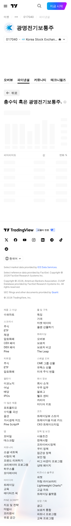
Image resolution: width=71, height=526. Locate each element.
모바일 (8, 436)
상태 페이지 (44, 465)
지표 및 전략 (11, 504)
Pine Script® (11, 424)
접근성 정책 (44, 452)
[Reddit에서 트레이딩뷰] (6, 249)
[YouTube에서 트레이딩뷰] (24, 240)
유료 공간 (9, 517)
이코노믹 (9, 383)
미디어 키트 (44, 404)
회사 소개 (42, 383)
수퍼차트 (9, 314)
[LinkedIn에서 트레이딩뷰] (42, 240)
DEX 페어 (9, 347)
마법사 (8, 509)
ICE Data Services (47, 267)
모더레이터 (10, 473)
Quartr (55, 292)
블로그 (41, 391)
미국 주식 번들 (46, 371)
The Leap (43, 351)
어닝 (6, 387)
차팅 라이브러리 (46, 481)
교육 (6, 488)
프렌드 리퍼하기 (13, 460)
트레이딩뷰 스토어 (48, 416)
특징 (39, 314)
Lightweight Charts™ (49, 485)
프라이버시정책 (46, 444)
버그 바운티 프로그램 (49, 461)
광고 (39, 505)
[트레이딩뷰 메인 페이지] (14, 6)
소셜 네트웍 (11, 452)
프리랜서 (9, 513)
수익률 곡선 (11, 411)
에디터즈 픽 (11, 493)
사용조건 (42, 436)
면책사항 (42, 440)
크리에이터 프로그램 (16, 464)
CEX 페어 (9, 343)
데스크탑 (9, 440)
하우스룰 (9, 468)
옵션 (6, 416)
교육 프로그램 (45, 518)
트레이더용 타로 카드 (49, 420)
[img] (60, 39)
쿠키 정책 (42, 448)
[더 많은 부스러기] (16, 17)
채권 (6, 334)
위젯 (39, 477)
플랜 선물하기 (45, 327)
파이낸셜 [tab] (23, 80)
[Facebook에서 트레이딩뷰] (15, 240)
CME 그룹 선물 (46, 363)
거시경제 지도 (12, 420)
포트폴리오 (10, 407)
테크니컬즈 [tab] (58, 80)
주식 (6, 326)
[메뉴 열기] (5, 6)
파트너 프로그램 (46, 514)
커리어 (41, 400)
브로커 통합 (44, 509)
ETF (6, 330)
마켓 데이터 (44, 322)
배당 (6, 391)
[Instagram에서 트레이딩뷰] (33, 240)
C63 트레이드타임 (48, 424)
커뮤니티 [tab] (40, 80)
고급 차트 (42, 489)
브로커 (41, 343)
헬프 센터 (42, 395)
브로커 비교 (44, 347)
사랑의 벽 (9, 456)
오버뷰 (41, 338)
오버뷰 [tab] (8, 80)
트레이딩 (9, 484)
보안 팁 (41, 457)
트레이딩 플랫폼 (46, 493)
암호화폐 (9, 338)
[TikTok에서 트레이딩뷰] (61, 240)
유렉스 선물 (44, 367)
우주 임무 (42, 387)
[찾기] (39, 6)
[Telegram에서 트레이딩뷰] (52, 240)
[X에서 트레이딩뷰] (6, 240)
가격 (39, 318)
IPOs (7, 395)
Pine (6, 351)
